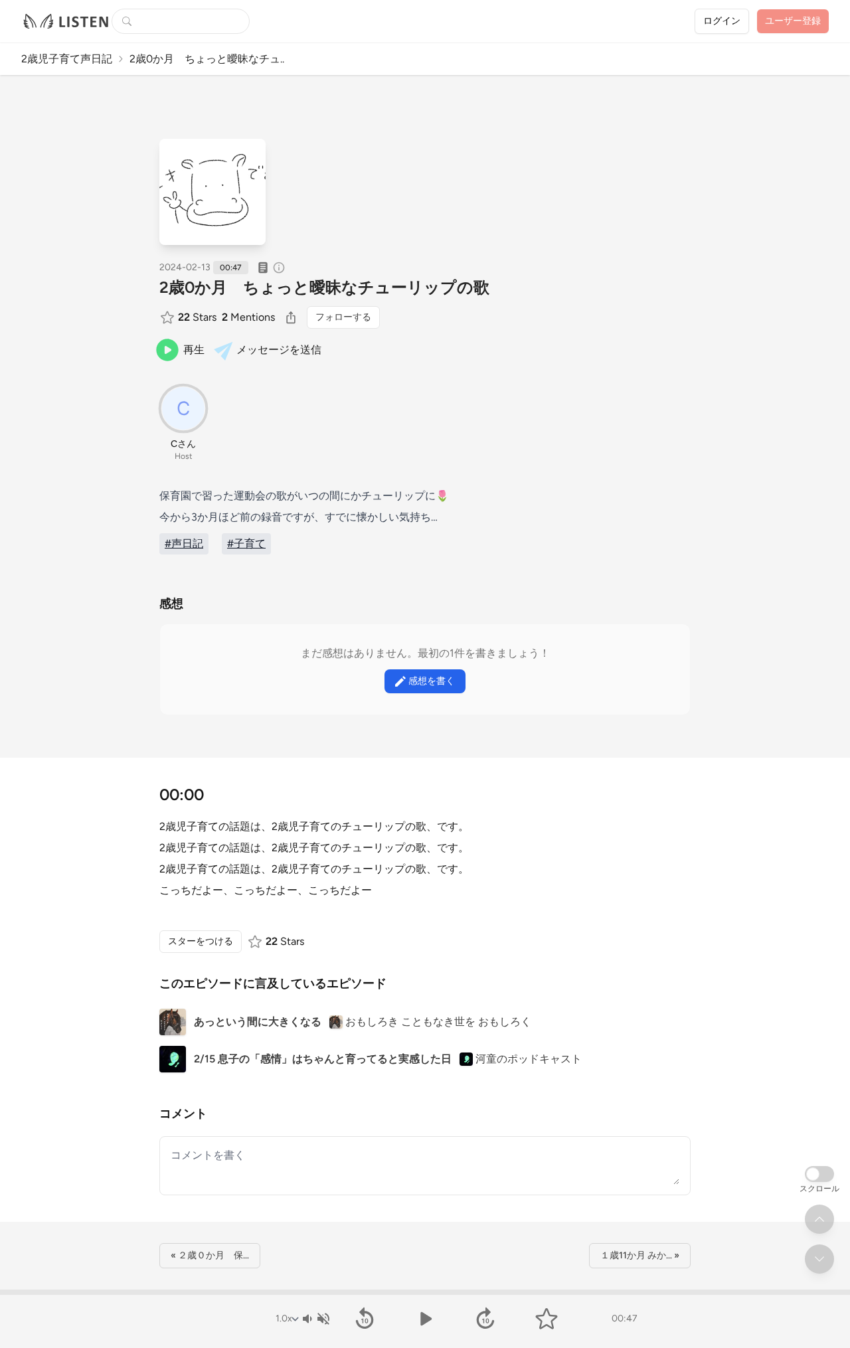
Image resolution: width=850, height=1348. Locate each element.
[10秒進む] (486, 1318)
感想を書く (431, 681)
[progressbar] (425, 1292)
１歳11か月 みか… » (639, 1255)
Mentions (248, 317)
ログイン (721, 21)
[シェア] (290, 317)
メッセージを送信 (278, 349)
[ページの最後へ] (819, 1259)
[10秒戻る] (364, 1318)
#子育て (246, 543)
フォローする (343, 317)
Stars (197, 317)
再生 (194, 349)
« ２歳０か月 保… (210, 1255)
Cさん (183, 444)
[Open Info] (279, 267)
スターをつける (200, 941)
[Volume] (315, 1319)
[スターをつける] (168, 317)
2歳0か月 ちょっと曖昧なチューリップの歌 (324, 287)
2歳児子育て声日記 (66, 58)
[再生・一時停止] (424, 1318)
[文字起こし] (263, 267)
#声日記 (184, 543)
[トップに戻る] (819, 1219)
